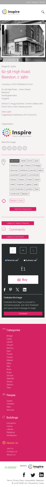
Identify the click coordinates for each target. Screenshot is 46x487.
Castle (10, 342)
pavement (14, 175)
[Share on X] (17, 290)
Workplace (12, 435)
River (9, 369)
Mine (9, 363)
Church (10, 345)
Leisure (10, 429)
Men (9, 407)
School (10, 375)
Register (35, 2)
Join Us (10, 448)
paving (33, 170)
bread (29, 180)
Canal (9, 339)
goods (23, 175)
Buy (24, 279)
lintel (12, 184)
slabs (40, 170)
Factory (10, 348)
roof (12, 189)
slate (36, 184)
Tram (9, 387)
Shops (10, 381)
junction (29, 189)
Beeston (25, 194)
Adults (10, 401)
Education (11, 423)
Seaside (10, 378)
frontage (36, 166)
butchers (20, 189)
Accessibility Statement (35, 480)
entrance (23, 170)
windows (14, 166)
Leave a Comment (15, 237)
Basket (42, 2)
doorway (14, 170)
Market (10, 360)
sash (36, 161)
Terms (9, 480)
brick (30, 161)
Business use (31, 260)
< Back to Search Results (18, 223)
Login (28, 2)
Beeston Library (16, 200)
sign (22, 166)
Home (9, 426)
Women (10, 410)
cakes (36, 180)
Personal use (13, 260)
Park (8, 366)
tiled (37, 189)
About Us (11, 454)
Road (9, 372)
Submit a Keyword (22, 209)
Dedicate (23, 313)
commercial (34, 175)
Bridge (10, 336)
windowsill (14, 194)
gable (28, 184)
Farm (9, 351)
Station (10, 384)
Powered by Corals (36, 483)
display (13, 180)
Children (10, 404)
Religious (11, 432)
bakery (22, 180)
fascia (28, 166)
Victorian (20, 184)
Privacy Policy (18, 480)
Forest (10, 354)
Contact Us (12, 451)
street (23, 161)
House (10, 357)
